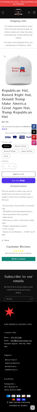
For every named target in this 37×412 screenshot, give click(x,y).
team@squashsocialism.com (21, 341)
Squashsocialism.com (18, 324)
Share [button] (6, 240)
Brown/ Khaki (10, 151)
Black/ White (20, 146)
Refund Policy (11, 366)
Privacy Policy (11, 360)
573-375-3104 (16, 337)
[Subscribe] (30, 299)
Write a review (18, 259)
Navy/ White (27, 151)
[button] (2, 12)
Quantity (5, 161)
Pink (6, 156)
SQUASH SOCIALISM (22, 402)
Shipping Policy (11, 370)
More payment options (18, 186)
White (6, 146)
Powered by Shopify (18, 406)
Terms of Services (12, 363)
